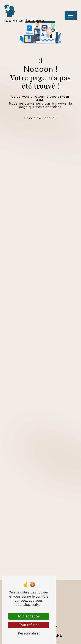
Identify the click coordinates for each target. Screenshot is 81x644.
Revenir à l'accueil (40, 118)
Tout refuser (29, 625)
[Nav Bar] (71, 15)
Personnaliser (29, 633)
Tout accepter (28, 616)
